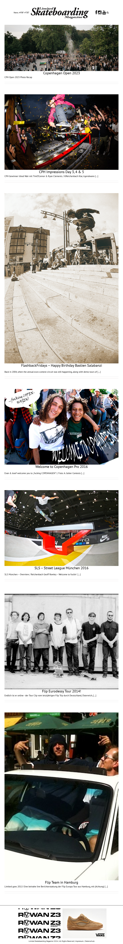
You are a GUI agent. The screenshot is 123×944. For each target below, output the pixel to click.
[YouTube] (104, 12)
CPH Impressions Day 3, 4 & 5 (61, 171)
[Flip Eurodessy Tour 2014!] (61, 640)
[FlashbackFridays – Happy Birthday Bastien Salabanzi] (61, 278)
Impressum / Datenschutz (84, 941)
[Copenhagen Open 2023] (61, 48)
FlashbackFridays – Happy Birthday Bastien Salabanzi (61, 365)
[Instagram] (100, 12)
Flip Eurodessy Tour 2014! (61, 691)
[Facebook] (96, 12)
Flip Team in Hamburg (61, 882)
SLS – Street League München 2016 (61, 568)
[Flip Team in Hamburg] (61, 796)
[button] (108, 12)
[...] (96, 176)
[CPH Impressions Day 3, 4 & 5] (61, 132)
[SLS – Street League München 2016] (61, 528)
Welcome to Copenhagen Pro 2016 (61, 466)
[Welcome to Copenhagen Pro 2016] (61, 427)
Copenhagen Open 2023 (61, 73)
